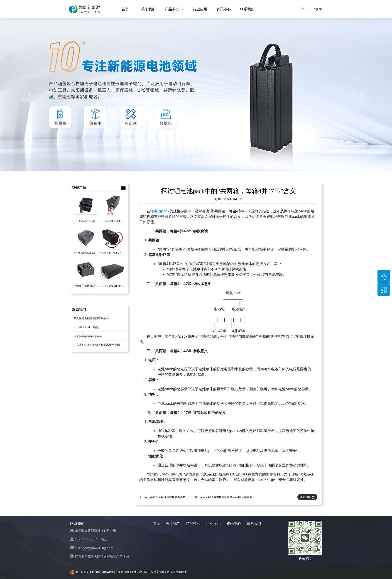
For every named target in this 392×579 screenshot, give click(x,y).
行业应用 (200, 9)
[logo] (85, 9)
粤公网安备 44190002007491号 (95, 572)
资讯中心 (223, 9)
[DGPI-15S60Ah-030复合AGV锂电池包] (112, 270)
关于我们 (148, 9)
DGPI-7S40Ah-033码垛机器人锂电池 (121, 221)
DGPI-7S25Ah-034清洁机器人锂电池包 (97, 221)
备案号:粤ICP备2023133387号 (137, 572)
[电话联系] (383, 276)
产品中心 (172, 9)
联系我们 (247, 9)
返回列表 (305, 497)
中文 (301, 9)
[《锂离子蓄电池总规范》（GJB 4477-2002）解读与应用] (86, 270)
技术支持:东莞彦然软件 (172, 572)
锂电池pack (159, 211)
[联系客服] (383, 289)
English (317, 9)
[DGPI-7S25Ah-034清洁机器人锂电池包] (86, 205)
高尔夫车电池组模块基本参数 (168, 497)
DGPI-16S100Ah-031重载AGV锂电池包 (123, 253)
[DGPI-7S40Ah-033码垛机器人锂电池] (112, 205)
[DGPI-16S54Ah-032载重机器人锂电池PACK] (86, 237)
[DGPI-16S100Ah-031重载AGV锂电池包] (112, 237)
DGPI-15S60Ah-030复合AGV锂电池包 (122, 285)
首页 (125, 9)
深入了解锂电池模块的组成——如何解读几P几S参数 (231, 497)
